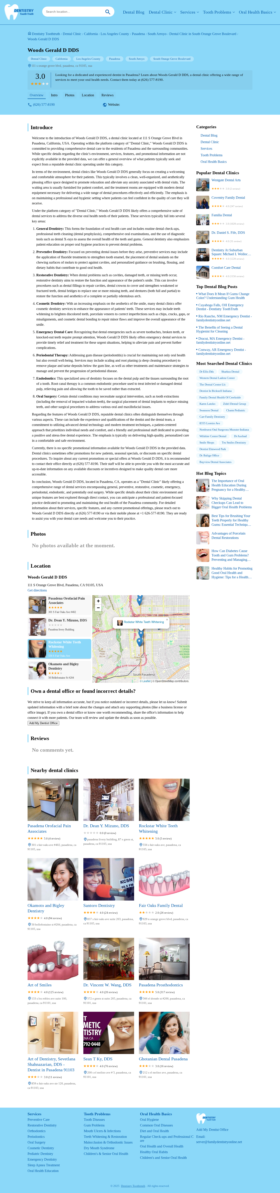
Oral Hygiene (149, 1119)
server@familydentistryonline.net (219, 1142)
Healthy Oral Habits (154, 1152)
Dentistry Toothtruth (46, 34)
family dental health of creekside (220, 397)
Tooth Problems (217, 12)
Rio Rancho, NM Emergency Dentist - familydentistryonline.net (224, 318)
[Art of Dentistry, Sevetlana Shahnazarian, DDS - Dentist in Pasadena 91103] (53, 1033)
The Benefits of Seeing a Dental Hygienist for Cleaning (219, 329)
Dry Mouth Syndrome (99, 1148)
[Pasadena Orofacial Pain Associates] (53, 800)
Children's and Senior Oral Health (163, 1158)
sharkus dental (230, 371)
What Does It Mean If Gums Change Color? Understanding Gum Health (222, 296)
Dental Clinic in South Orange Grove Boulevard (202, 34)
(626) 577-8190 (44, 104)
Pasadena (138, 34)
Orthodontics (37, 1131)
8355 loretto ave (210, 423)
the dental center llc (213, 384)
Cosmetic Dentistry (41, 1148)
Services (187, 12)
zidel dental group (234, 403)
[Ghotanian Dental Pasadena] (164, 1033)
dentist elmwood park (213, 449)
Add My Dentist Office (43, 723)
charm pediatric (235, 410)
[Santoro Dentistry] (108, 879)
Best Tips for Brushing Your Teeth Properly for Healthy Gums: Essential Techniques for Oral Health (223, 520)
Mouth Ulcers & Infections (102, 1131)
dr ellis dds (207, 371)
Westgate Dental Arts (226, 184)
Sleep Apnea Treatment (44, 1165)
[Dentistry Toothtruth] (19, 12)
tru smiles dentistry (234, 442)
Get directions (37, 590)
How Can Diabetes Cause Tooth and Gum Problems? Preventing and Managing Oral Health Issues (222, 555)
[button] (141, 634)
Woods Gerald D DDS (43, 39)
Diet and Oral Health (154, 1131)
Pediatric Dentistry (40, 1154)
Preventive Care (39, 1119)
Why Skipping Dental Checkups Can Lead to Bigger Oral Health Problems (232, 502)
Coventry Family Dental (228, 202)
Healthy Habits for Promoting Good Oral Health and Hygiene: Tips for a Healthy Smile (224, 573)
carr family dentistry (212, 416)
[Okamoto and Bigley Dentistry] (53, 879)
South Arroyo (157, 34)
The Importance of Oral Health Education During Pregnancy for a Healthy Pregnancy (221, 485)
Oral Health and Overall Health (161, 1146)
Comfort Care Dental (228, 272)
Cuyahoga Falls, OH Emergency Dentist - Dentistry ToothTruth (220, 307)
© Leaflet (145, 681)
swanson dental (209, 410)
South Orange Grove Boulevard (172, 58)
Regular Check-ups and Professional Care (167, 1138)
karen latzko (207, 403)
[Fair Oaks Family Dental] (164, 879)
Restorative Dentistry (42, 1125)
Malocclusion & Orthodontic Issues (108, 1142)
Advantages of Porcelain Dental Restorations (228, 535)
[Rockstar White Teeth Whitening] (164, 800)
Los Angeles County (115, 34)
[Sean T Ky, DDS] (108, 1033)
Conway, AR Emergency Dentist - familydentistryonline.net (221, 351)
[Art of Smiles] (53, 959)
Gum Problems (94, 1125)
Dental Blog (133, 12)
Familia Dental (228, 219)
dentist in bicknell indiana (216, 390)
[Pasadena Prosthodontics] (164, 959)
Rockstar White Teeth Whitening (144, 622)
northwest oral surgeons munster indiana (224, 429)
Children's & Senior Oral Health (106, 1154)
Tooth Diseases (94, 1119)
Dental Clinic (161, 12)
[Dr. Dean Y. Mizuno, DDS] (108, 800)
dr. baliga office (209, 455)
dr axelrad (240, 436)
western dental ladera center (217, 378)
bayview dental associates (215, 462)
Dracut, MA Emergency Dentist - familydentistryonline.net (220, 340)
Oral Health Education (43, 1171)
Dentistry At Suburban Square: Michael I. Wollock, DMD (231, 254)
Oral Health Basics (255, 12)
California (91, 34)
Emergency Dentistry (42, 1159)
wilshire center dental (213, 436)
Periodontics (36, 1136)
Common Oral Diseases (156, 1125)
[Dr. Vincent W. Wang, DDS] (108, 959)
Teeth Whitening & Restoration (105, 1136)
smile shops (207, 442)
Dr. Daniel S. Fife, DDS (228, 237)
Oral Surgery (37, 1142)
